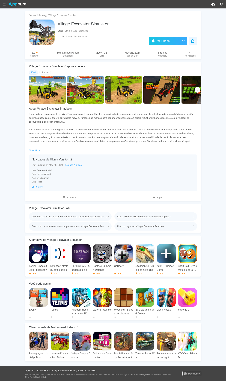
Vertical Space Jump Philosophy (38, 267)
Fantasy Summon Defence (102, 267)
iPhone (45, 72)
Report (159, 197)
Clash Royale (164, 309)
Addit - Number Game (165, 267)
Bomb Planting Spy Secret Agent (123, 355)
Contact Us (90, 370)
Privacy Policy (76, 370)
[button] (4, 4)
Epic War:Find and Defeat (144, 311)
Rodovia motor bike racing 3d (166, 355)
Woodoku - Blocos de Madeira (123, 311)
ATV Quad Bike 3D (187, 355)
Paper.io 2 (183, 309)
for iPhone (163, 41)
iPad (33, 72)
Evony (32, 309)
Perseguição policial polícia (38, 355)
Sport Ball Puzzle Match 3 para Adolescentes (187, 268)
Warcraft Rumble (102, 309)
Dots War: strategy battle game (59, 267)
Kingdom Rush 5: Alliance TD (80, 311)
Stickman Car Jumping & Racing (144, 267)
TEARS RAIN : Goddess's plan (81, 267)
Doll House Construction (102, 355)
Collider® (119, 266)
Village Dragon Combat (81, 355)
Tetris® (54, 309)
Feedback (71, 197)
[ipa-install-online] (213, 4)
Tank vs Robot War (144, 355)
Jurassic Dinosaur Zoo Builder (59, 355)
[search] (222, 4)
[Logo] (17, 4)
